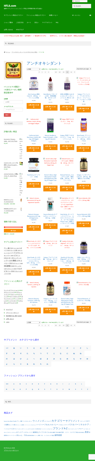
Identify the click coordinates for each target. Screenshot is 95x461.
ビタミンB (20, 429)
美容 (87, 432)
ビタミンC (12, 269)
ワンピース (13, 303)
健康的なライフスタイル (41, 432)
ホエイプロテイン (8, 432)
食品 (53, 435)
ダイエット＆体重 (20, 425)
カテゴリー (58, 420)
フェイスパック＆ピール (46, 429)
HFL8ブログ (20, 29)
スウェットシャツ (9, 292)
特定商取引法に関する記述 (14, 316)
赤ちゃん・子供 (21, 435)
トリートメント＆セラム (29, 425)
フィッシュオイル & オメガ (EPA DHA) (32, 429)
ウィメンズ (38, 420)
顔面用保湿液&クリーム (32, 435)
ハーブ (15, 253)
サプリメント (72, 420)
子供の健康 (58, 432)
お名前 (6, 99)
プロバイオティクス (72, 429)
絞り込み (13, 230)
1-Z (7, 348)
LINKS (7, 322)
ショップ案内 (8, 22)
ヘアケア (80, 429)
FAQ (57, 22)
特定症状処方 (81, 432)
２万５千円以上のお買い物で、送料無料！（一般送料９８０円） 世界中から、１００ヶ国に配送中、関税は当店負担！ (45, 36)
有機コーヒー (53, 15)
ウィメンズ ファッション (11, 290)
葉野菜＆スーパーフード (10, 435)
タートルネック (14, 296)
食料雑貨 (58, 435)
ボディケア (19, 432)
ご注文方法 (19, 22)
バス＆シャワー (63, 425)
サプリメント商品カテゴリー (13, 15)
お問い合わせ (8, 29)
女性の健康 (52, 432)
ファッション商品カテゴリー (36, 15)
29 (59, 72)
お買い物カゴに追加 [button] (34, 106)
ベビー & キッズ (86, 429)
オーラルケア (47, 421)
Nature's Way (7, 421)
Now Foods (13, 421)
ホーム (8, 52)
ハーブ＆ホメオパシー (49, 425)
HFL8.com (10, 6)
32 (71, 72)
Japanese (77, 1)
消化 (77, 432)
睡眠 (16, 261)
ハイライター (13, 301)
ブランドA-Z (60, 428)
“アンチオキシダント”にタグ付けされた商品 (24, 52)
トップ (17, 299)
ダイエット (18, 263)
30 (63, 72)
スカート (13, 294)
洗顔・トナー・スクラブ (68, 432)
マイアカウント (47, 22)
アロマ (16, 248)
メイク (31, 432)
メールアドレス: (8, 106)
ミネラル (25, 432)
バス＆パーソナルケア (78, 424)
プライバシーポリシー (12, 313)
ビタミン (14, 429)
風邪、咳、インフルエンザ (44, 435)
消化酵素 (9, 266)
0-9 (7, 384)
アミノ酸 (8, 248)
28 (55, 72)
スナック (82, 421)
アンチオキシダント (27, 421)
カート (29, 22)
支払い (36, 22)
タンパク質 (15, 250)
